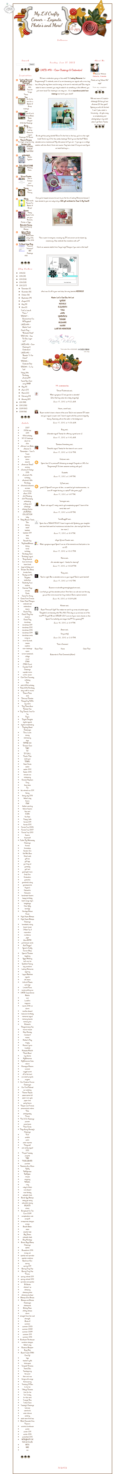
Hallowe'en (27, 890)
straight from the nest (27, 1316)
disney (27, 735)
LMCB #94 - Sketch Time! (26, 325)
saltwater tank (27, 1195)
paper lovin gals (27, 1097)
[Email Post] (78, 349)
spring (27, 1263)
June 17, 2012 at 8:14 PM (64, 533)
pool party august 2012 (27, 1149)
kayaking (27, 956)
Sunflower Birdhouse (27, 1339)
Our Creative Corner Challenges (27, 1083)
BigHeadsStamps (27, 543)
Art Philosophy (27, 498)
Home (63, 648)
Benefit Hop (27, 540)
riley (27, 1184)
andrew (27, 467)
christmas (27, 622)
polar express (27, 1142)
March (24, 393)
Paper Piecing (30, 191)
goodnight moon (27, 871)
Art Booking (27, 496)
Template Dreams (27, 1366)
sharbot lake (27, 1231)
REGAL (27, 1182)
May (23, 386)
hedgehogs (27, 903)
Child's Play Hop (27, 614)
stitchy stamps (27, 1310)
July (23, 304)
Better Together (30, 158)
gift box (27, 858)
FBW (27, 803)
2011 (21, 402)
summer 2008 (27, 1329)
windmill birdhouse (27, 1426)
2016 (21, 273)
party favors (27, 1103)
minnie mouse (27, 1029)
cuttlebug (27, 680)
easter (27, 766)
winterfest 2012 (27, 1436)
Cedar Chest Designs (27, 601)
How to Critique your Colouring (30, 182)
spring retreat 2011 (27, 1276)
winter (27, 1429)
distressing (27, 737)
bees (27, 535)
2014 (21, 279)
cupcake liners (27, 672)
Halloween (27, 892)
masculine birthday (27, 1013)
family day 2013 (27, 795)
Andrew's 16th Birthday (27, 481)
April (24, 389)
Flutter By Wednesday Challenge (27, 841)
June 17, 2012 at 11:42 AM (64, 437)
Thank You (27, 1368)
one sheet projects (27, 1076)
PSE (27, 1158)
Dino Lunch (27, 732)
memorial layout (27, 1016)
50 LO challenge (27, 438)
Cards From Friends (27, 598)
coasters (27, 645)
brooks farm (27, 572)
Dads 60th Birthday (27, 687)
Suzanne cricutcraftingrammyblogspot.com (63, 587)
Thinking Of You (27, 1384)
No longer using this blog (26, 142)
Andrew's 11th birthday (27, 476)
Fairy (27, 782)
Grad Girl (27, 874)
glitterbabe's (26, 155)
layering (27, 971)
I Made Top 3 (27, 929)
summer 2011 (27, 1334)
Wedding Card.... (29, 168)
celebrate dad (27, 603)
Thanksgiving (27, 1371)
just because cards (27, 942)
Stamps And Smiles (27, 1297)
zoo (27, 1450)
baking (27, 525)
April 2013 (27, 493)
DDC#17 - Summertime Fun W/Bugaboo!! (27, 319)
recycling (27, 1179)
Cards (27, 593)
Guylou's (27, 887)
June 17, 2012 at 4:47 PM (65, 494)
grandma (27, 879)
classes (27, 643)
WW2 (27, 1447)
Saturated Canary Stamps (26, 228)
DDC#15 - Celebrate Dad (26, 362)
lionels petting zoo (27, 990)
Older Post (86, 648)
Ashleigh (27, 506)
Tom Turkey (27, 1394)
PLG (27, 1134)
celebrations (27, 606)
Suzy (62, 429)
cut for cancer (27, 674)
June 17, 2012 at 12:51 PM (65, 452)
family (27, 793)
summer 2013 (27, 1337)
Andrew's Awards (27, 485)
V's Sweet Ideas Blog (26, 244)
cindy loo (27, 638)
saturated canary (27, 1203)
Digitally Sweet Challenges (27, 728)
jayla (27, 937)
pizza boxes (27, 1124)
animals (27, 488)
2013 (21, 282)
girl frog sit (27, 864)
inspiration (27, 932)
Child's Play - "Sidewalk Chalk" (27, 331)
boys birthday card (27, 567)
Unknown (63, 459)
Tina (26, 97)
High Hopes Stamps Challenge (27, 920)
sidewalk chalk (27, 1237)
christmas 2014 (27, 632)
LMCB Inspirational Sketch (27, 993)
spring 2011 (27, 1266)
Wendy (26, 198)
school (27, 1208)
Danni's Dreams (26, 140)
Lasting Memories (27, 969)
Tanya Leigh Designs (65, 247)
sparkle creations (27, 1258)
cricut (27, 659)
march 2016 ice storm (27, 1007)
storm (27, 1313)
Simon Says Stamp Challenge (27, 1243)
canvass (27, 590)
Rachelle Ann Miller (27, 1166)
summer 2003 (27, 1326)
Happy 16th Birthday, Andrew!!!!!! (25, 375)
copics (27, 651)
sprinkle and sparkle (27, 1281)
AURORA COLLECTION (27, 513)
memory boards (27, 1019)
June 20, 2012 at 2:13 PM (65, 637)
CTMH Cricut (27, 664)
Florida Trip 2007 (27, 829)
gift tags (27, 861)
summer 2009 (27, 1331)
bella (27, 538)
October (24, 294)
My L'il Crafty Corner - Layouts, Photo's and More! (46, 19)
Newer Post (38, 648)
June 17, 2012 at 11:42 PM (65, 580)
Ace (27, 443)
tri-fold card (27, 1397)
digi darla (27, 703)
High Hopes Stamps (27, 916)
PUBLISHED (27, 1161)
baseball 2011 (27, 532)
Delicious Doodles (27, 698)
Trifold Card (27, 1402)
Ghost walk (27, 856)
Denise (26, 188)
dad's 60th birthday (27, 685)
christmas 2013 (27, 630)
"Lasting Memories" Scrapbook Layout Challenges (26, 81)
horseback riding (27, 924)
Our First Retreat (27, 1087)
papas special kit (27, 1095)
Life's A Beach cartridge (27, 983)
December (25, 288)
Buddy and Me (27, 574)
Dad (27, 682)
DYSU (27, 761)
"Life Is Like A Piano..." (26, 311)
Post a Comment (62, 644)
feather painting (27, 806)
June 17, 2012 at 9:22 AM (65, 401)
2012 (21, 285)
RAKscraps (27, 1171)
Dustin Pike (27, 756)
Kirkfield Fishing (27, 963)
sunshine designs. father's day (27, 1343)
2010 (21, 405)
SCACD (27, 1205)
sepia (27, 1229)
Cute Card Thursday (27, 677)
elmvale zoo (27, 774)
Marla (63, 558)
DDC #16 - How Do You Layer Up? (27, 338)
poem (27, 1139)
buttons (27, 585)
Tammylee (63, 501)
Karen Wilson (100, 74)
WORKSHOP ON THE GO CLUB (27, 1440)
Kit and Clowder (26, 176)
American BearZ (27, 464)
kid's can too (27, 961)
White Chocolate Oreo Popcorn (27, 1422)
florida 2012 (27, 824)
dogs (27, 740)
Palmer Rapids (27, 1092)
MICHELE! (80, 291)
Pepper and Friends (27, 1105)
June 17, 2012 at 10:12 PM (64, 551)
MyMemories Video (27, 1061)
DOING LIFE (26, 144)
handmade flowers (27, 895)
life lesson (27, 979)
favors (27, 800)
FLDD (27, 814)
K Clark (62, 483)
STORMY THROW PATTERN (29, 148)
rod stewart (27, 1189)
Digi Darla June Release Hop (27, 707)
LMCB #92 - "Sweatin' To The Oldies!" (27, 355)
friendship (27, 848)
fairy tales (27, 785)
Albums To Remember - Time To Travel (27, 451)
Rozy (62, 572)
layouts (27, 977)
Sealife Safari (27, 1226)
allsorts (27, 461)
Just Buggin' (27, 945)
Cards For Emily (27, 596)
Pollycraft (27, 1145)
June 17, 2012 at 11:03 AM (64, 422)
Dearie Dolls (27, 693)
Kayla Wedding (27, 958)
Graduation (27, 877)
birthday (27, 551)
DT (27, 751)
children (27, 617)
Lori (26, 111)
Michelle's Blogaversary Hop (27, 1025)
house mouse (27, 927)
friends (27, 845)
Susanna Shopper (27, 1347)
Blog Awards (27, 559)
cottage (27, 656)
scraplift (27, 1218)
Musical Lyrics (27, 1045)
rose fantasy (27, 1192)
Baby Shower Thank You (27, 520)
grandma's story (27, 882)
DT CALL (27, 753)
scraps (27, 1224)
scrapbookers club (27, 1216)
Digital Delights (27, 719)
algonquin (27, 456)
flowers (27, 835)
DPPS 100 (27, 743)
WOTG (27, 1444)
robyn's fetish (27, 1187)
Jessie (63, 629)
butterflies (27, 580)
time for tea (27, 1392)
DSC (27, 748)
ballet (27, 527)
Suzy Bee (27, 1350)
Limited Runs (27, 987)
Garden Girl (27, 850)
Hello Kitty (27, 906)
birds (27, 548)
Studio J (27, 1321)
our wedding (27, 1090)
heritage (27, 908)
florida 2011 (27, 822)
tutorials (27, 1408)
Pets (27, 1111)
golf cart (27, 869)
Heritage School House (27, 912)
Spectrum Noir (27, 1260)
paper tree (27, 1100)
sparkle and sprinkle (27, 1255)
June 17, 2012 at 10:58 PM (64, 566)
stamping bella (27, 1292)
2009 (21, 408)
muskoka (27, 1048)
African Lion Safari (27, 446)
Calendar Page (27, 588)
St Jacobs (27, 1284)
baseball (27, 530)
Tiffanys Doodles (27, 1389)
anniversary (27, 490)
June (23, 307)
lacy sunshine (27, 966)
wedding (27, 1415)
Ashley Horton (27, 509)
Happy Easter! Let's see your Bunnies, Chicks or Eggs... (27, 217)
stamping (27, 1289)
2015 (21, 276)
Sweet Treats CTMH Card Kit (27, 1354)
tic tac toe (27, 1387)
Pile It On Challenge (27, 1118)
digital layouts (27, 722)
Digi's (27, 716)
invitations (27, 935)
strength (27, 1318)
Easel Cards (27, 764)
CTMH (27, 661)
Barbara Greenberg (62, 444)
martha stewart (27, 1011)
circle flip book (27, 640)
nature (27, 1063)
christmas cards (27, 635)
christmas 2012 (27, 627)
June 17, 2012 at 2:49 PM (65, 476)
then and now (27, 1376)
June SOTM (27, 940)
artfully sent (27, 504)
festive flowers (27, 808)
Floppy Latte (27, 819)
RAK (27, 1168)
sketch (27, 1247)
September (25, 298)
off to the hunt (27, 1074)
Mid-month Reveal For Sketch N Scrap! (29, 204)
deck (27, 695)
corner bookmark (27, 653)
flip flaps (27, 816)
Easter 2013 (27, 772)
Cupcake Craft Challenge (27, 668)
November (25, 291)
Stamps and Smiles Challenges (27, 1301)
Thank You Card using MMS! (26, 382)
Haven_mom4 (62, 408)
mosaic (27, 1037)
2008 (21, 411)
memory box (27, 1021)
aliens (27, 459)
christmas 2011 (27, 624)
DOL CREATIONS (26, 165)
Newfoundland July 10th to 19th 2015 (30, 237)
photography (27, 1113)
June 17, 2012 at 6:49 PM (65, 512)
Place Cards (27, 1126)
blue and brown (27, 561)
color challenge (27, 648)
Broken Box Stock (27, 569)
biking (27, 546)
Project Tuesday (27, 1153)
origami (27, 1079)
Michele (26, 210)
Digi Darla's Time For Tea (27, 712)
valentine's (27, 1410)
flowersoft (27, 837)
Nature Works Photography (26, 233)
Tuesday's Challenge (27, 1405)
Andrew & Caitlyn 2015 (27, 471)
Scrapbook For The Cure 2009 (27, 1212)
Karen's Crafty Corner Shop (27, 949)
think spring (27, 1381)
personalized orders (27, 1108)
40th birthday (27, 435)
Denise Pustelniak (63, 390)
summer (27, 1323)
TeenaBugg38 (62, 519)
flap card (27, 811)
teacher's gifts (27, 1360)
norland (27, 1069)
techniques (27, 1363)
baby (27, 517)
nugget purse (27, 1071)
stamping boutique (27, 1295)
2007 (27, 427)
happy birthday (27, 898)
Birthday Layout (27, 556)
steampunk (27, 1305)
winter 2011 (27, 1431)
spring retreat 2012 (27, 1279)
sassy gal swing (27, 1200)
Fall (27, 787)
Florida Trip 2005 (27, 827)
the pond (27, 1373)
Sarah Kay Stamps (27, 1197)
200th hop (27, 430)
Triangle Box (27, 1400)
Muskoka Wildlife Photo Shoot (27, 1051)
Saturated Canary (26, 225)
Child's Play (27, 611)
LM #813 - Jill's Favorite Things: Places (28, 90)
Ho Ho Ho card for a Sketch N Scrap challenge (28, 104)
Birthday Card (27, 553)
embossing (27, 777)
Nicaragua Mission (27, 1066)
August (24, 301)
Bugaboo (27, 577)
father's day (27, 798)
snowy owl (27, 1252)
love (27, 998)
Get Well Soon (27, 853)
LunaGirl (27, 1000)
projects (27, 1155)
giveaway (27, 866)
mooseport (27, 1034)
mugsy (27, 1042)
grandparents (27, 885)
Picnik (27, 1116)
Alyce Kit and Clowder (62, 540)
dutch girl (27, 758)
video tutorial (27, 1413)
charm (27, 609)
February (25, 396)
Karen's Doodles (27, 953)
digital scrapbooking (27, 724)
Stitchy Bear (27, 1308)
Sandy (26, 125)
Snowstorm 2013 (27, 1250)
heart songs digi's (27, 900)
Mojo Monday (27, 1032)
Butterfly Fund (27, 582)
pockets (27, 1137)
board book (27, 564)
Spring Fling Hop (27, 1268)
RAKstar (27, 1174)
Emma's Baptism (27, 779)
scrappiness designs (27, 1221)
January (25, 399)
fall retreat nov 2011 (27, 790)
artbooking (27, 501)
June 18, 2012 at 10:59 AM (65, 598)
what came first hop (27, 1418)
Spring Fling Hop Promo (27, 1272)
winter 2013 (27, 1434)
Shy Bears (27, 1234)
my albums (27, 1055)
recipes (27, 1176)
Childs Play (27, 619)
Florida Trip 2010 (27, 832)
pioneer (27, 1121)
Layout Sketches (27, 974)
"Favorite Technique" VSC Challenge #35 (29, 251)
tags (27, 1358)
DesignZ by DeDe (27, 701)
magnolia (27, 1003)
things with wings (27, 1379)
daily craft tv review (27, 690)
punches (27, 1163)
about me (27, 440)
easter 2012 (27, 769)
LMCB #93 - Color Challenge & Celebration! (28, 347)
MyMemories (27, 1058)
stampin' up (27, 1287)
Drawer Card (27, 745)
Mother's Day (27, 1040)
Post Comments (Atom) (67, 654)
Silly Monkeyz (27, 1239)
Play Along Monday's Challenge (27, 1130)
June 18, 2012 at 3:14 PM (64, 622)
